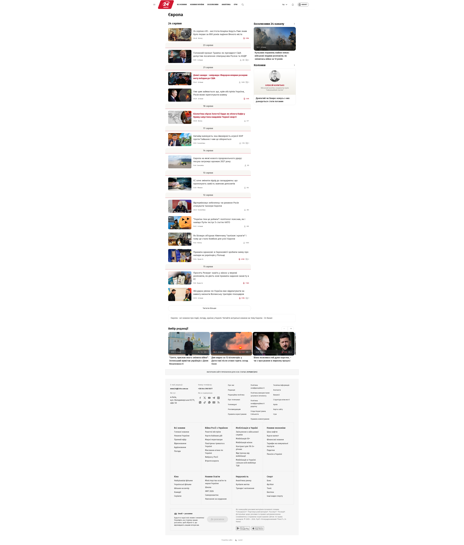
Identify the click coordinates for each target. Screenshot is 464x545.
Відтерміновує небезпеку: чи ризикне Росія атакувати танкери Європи (216, 204)
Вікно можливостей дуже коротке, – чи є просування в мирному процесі (272, 359)
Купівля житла (242, 484)
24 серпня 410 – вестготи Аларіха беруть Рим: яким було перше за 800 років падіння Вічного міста (220, 33)
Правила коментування (260, 419)
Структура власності (281, 400)
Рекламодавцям (234, 409)
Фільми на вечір (181, 488)
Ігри (235, 5)
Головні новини (181, 432)
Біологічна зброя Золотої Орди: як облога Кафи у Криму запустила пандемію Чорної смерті (219, 115)
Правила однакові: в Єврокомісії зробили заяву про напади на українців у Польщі (220, 254)
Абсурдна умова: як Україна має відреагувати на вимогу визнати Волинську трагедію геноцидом (218, 292)
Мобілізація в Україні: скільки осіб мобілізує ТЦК (246, 463)
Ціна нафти (272, 432)
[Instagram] (218, 398)
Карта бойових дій (213, 436)
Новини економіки (276, 428)
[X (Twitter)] (205, 398)
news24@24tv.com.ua (179, 389)
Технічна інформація (281, 385)
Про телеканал (234, 400)
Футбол (270, 484)
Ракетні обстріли (213, 432)
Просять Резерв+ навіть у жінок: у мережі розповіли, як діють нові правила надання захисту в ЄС (221, 276)
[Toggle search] (243, 5)
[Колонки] (294, 65)
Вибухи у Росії (211, 457)
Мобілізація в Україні (247, 428)
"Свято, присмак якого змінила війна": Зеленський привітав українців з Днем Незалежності (188, 360)
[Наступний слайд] (291, 328)
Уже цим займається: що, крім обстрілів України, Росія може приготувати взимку (218, 93)
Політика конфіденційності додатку (258, 403)
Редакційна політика (236, 395)
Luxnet (240, 540)
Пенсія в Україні (274, 454)
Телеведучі (232, 404)
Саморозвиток (211, 495)
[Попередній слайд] (284, 328)
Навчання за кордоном (216, 499)
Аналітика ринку (243, 480)
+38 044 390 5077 (205, 389)
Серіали (177, 496)
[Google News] (214, 402)
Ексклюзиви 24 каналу (269, 23)
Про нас (231, 385)
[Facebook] (200, 398)
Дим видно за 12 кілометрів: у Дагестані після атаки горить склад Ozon (229, 360)
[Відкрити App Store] (257, 528)
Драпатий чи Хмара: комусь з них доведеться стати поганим (273, 100)
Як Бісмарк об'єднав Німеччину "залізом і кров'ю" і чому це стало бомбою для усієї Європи (219, 237)
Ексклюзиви (212, 5)
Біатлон (270, 492)
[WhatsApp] (209, 402)
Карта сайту (278, 409)
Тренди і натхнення (245, 488)
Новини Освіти (212, 476)
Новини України (197, 5)
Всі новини (182, 5)
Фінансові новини (275, 439)
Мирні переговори (213, 439)
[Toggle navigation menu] (154, 5)
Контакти (277, 390)
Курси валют (273, 436)
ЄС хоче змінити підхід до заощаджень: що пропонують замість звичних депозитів (215, 182)
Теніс (269, 488)
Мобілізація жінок (244, 442)
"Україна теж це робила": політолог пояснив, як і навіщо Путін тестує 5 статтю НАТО (219, 221)
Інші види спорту (275, 496)
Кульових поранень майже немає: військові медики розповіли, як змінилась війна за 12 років (272, 55)
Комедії (177, 492)
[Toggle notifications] (293, 5)
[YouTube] (209, 398)
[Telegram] (214, 398)
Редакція (231, 390)
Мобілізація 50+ (243, 438)
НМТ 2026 (209, 491)
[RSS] (218, 402)
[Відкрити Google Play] (243, 528)
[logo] (166, 4)
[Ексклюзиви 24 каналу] (294, 23)
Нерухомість (242, 476)
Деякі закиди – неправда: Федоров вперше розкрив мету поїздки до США (220, 77)
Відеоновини (180, 443)
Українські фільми (182, 484)
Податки (271, 450)
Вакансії (276, 395)
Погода (177, 451)
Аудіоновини (180, 447)
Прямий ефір (180, 439)
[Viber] (200, 402)
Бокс (269, 480)
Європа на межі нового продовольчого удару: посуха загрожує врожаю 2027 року (217, 160)
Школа (208, 487)
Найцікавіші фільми (183, 480)
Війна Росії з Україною (216, 428)
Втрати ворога (212, 461)
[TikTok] (205, 402)
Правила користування (237, 414)
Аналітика (226, 5)
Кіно (176, 476)
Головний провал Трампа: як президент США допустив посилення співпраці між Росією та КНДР (220, 54)
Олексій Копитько (274, 85)
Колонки (259, 65)
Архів (275, 404)
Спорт (270, 476)
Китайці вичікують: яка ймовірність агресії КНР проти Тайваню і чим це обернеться (218, 138)
